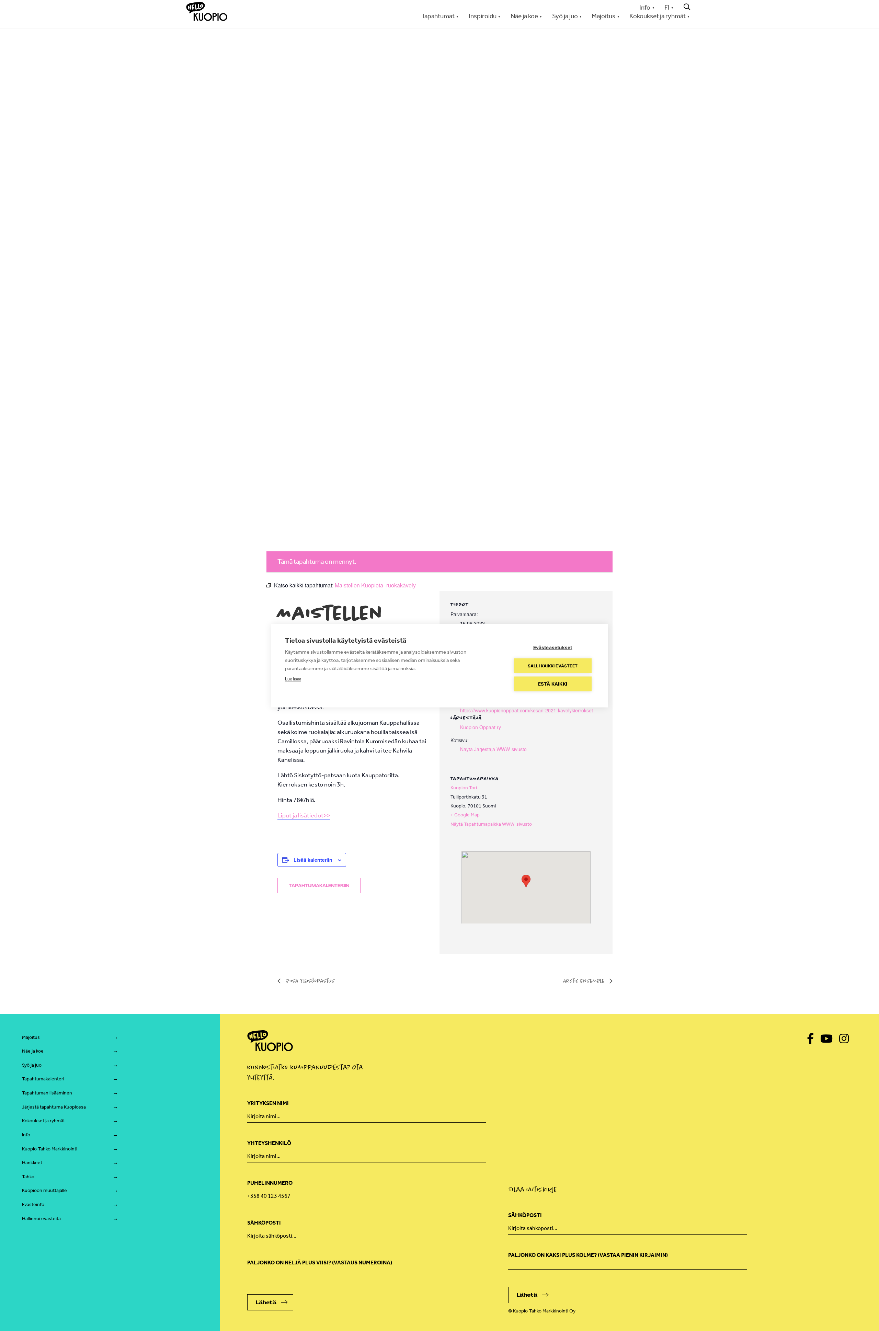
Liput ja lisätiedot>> (303, 815)
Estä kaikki (552, 683)
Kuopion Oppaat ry (480, 727)
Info (644, 7)
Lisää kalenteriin (313, 859)
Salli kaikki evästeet (553, 665)
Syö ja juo (32, 1065)
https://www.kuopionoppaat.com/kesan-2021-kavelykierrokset (526, 710)
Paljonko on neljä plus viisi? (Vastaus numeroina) (319, 1262)
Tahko (28, 1177)
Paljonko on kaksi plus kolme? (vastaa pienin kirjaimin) (588, 1255)
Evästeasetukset (552, 647)
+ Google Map (465, 815)
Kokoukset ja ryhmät (43, 1121)
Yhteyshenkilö (269, 1143)
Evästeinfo (33, 1204)
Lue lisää (293, 678)
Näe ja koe (33, 1051)
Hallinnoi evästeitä (41, 1218)
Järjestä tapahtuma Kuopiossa (54, 1107)
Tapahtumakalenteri (43, 1079)
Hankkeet (32, 1163)
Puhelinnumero (270, 1183)
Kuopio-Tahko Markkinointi (49, 1149)
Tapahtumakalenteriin (319, 885)
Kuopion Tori (463, 788)
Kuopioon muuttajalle (44, 1190)
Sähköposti (264, 1222)
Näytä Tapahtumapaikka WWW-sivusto (491, 824)
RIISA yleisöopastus (309, 980)
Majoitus (31, 1037)
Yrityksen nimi (268, 1103)
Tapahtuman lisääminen (47, 1093)
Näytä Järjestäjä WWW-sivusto (493, 749)
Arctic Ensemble (584, 980)
